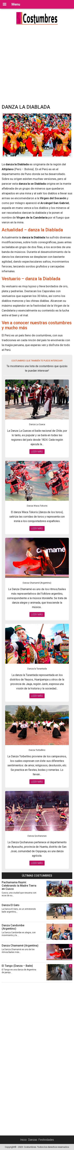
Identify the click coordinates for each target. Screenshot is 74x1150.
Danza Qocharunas (37, 836)
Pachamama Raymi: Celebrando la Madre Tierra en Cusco (19, 886)
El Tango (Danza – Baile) (17, 965)
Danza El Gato (10, 905)
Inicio (23, 1139)
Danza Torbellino (37, 750)
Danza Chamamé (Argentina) (37, 582)
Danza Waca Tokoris (37, 505)
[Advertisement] (37, 65)
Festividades (46, 1139)
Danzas (32, 1139)
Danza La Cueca (37, 424)
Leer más (37, 451)
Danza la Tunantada (37, 668)
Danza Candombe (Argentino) (13, 927)
